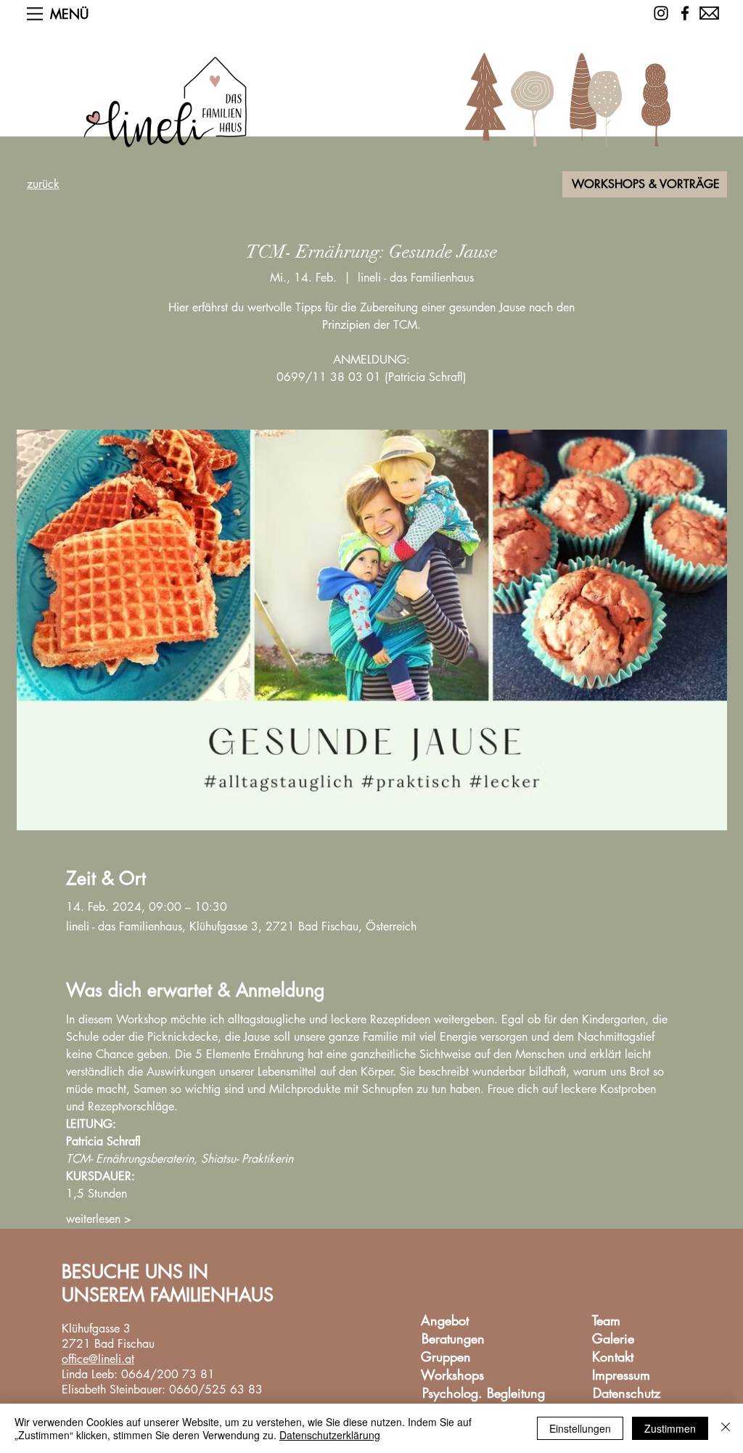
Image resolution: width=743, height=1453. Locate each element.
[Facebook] (685, 13)
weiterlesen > (98, 1219)
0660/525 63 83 (216, 1389)
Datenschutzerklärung (329, 1435)
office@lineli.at (98, 1359)
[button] (35, 13)
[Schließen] (725, 1428)
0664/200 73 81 (168, 1374)
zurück (43, 184)
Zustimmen (670, 1428)
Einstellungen (580, 1428)
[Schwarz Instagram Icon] (661, 13)
